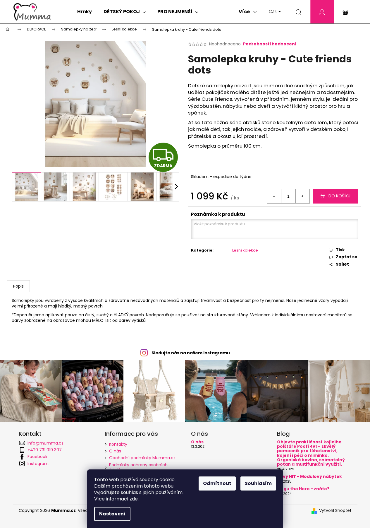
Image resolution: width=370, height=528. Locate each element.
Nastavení (112, 513)
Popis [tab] (18, 286)
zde (134, 498)
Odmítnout (217, 483)
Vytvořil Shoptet (335, 510)
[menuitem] (84, 11)
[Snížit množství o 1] (274, 196)
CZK (273, 11)
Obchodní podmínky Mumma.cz (142, 458)
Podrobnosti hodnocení (269, 44)
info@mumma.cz (45, 443)
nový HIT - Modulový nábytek (309, 476)
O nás (115, 451)
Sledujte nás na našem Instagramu (191, 353)
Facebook (37, 456)
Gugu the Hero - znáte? (303, 489)
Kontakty (118, 444)
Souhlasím (258, 483)
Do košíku (339, 196)
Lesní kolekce (245, 250)
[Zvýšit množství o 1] (302, 196)
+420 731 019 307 (44, 450)
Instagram (38, 464)
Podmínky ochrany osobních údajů (138, 467)
